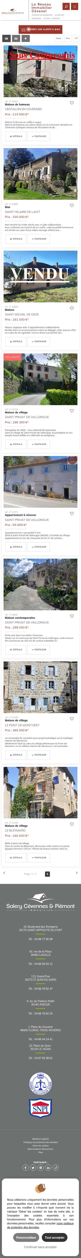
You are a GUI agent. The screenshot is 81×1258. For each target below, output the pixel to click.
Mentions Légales (40, 1139)
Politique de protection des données (41, 1142)
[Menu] (74, 6)
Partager (40, 136)
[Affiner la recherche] (66, 6)
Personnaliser (26, 1237)
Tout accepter (54, 1237)
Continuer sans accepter (40, 1247)
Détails (17, 136)
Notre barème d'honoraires (41, 1149)
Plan (40, 1152)
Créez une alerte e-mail (45, 29)
